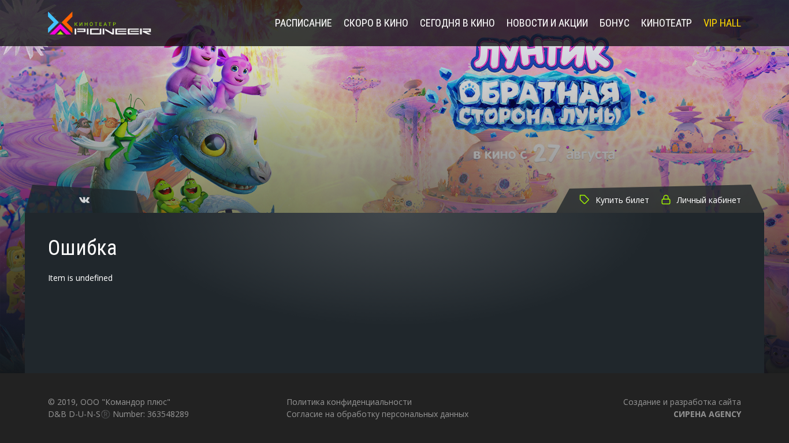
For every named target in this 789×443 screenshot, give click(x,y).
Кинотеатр (666, 23)
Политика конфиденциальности (349, 401)
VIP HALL (722, 23)
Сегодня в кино (457, 23)
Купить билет (622, 199)
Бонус (615, 23)
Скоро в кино (376, 23)
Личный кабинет (709, 199)
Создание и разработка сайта (682, 407)
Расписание (303, 23)
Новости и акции (547, 23)
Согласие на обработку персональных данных (377, 413)
